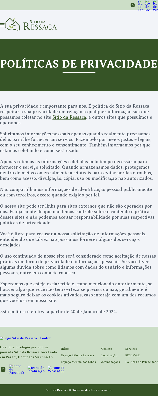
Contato (106, 348)
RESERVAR (132, 355)
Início (65, 348)
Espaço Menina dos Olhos (78, 361)
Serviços (131, 348)
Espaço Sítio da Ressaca (77, 355)
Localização (109, 355)
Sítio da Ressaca (69, 117)
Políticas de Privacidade (141, 361)
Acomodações (110, 361)
